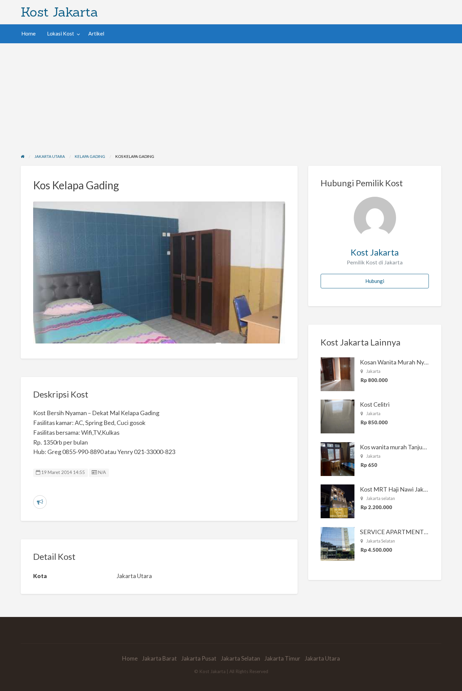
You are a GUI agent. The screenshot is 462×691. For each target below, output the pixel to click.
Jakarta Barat (159, 658)
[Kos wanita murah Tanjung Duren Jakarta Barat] (337, 458)
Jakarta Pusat (198, 658)
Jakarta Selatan (240, 658)
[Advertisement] (231, 94)
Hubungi (374, 281)
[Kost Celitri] (337, 416)
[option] (159, 272)
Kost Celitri (375, 404)
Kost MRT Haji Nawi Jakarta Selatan (407, 489)
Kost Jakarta (59, 12)
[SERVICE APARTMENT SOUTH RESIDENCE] (337, 543)
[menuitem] (28, 33)
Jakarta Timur (282, 658)
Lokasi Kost (60, 33)
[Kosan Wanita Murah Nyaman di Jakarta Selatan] (337, 373)
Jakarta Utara (322, 658)
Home (28, 33)
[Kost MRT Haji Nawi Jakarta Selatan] (337, 500)
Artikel (96, 33)
